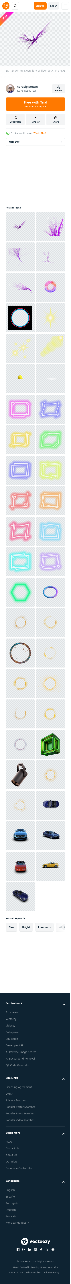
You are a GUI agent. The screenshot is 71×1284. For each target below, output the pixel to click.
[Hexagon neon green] (20, 955)
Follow (58, 90)
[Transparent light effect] (20, 437)
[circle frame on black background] (20, 407)
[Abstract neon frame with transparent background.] (20, 589)
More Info (14, 139)
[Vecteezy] (5, 6)
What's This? (39, 133)
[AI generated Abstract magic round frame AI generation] (20, 1077)
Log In (53, 5)
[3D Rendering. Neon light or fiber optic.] (20, 224)
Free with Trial (35, 104)
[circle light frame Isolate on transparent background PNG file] (20, 1016)
